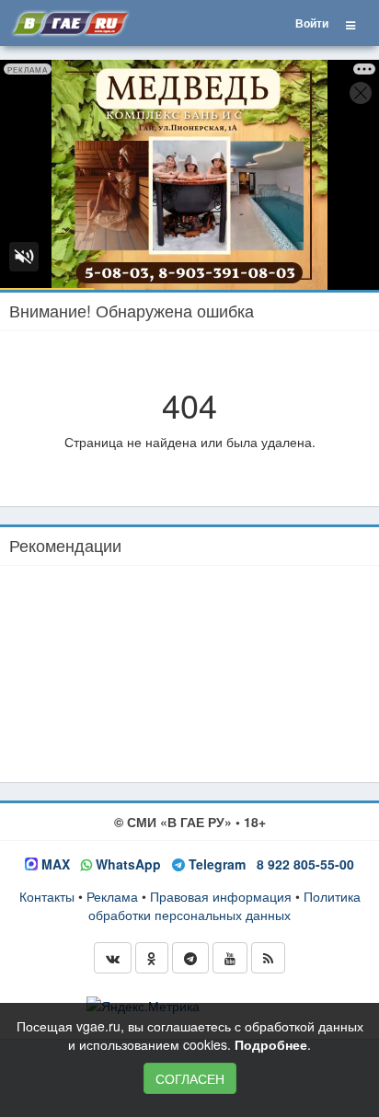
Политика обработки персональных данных (224, 905)
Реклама (112, 896)
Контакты (47, 896)
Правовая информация (221, 896)
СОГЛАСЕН (189, 1078)
